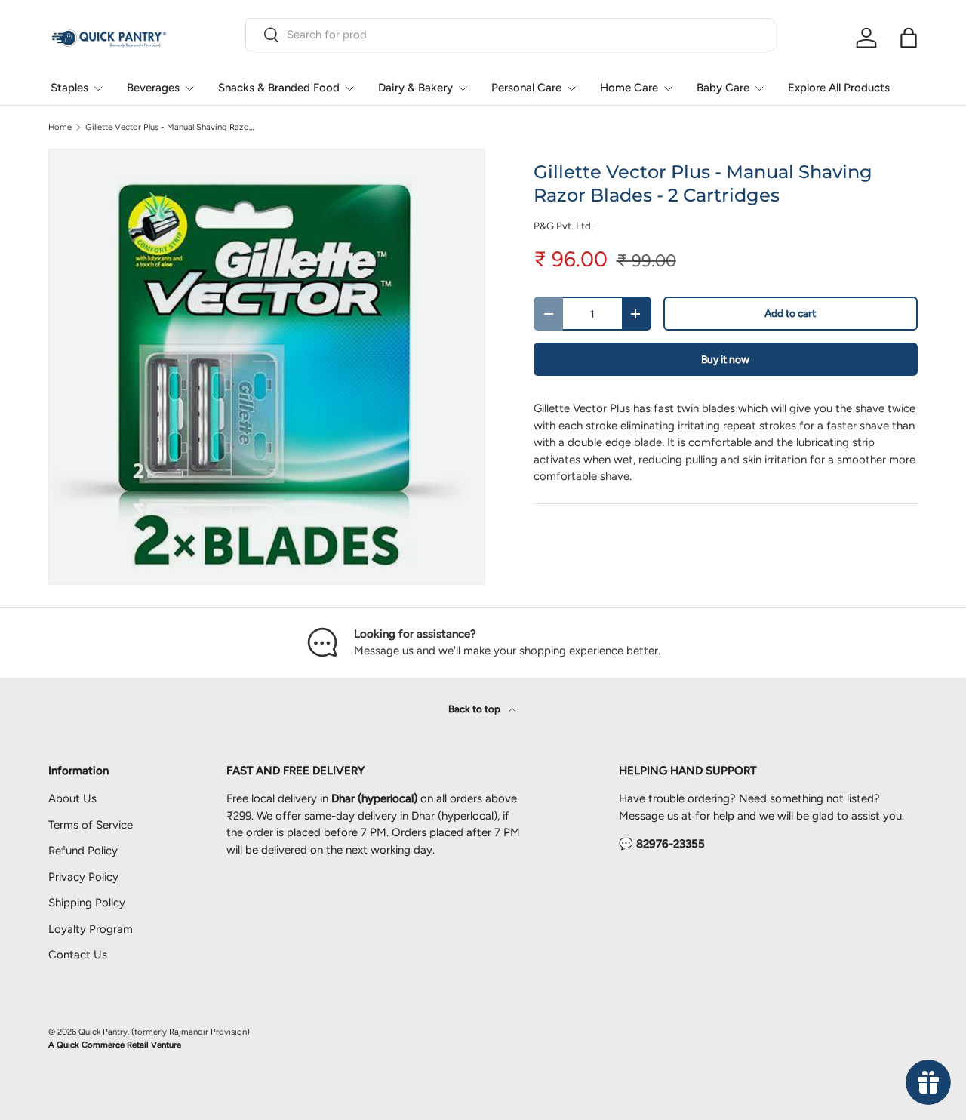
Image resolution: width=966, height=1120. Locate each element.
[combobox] (510, 35)
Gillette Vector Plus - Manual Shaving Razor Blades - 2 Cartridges (170, 127)
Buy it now (725, 359)
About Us (72, 798)
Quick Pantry (103, 1031)
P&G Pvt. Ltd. (563, 226)
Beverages (153, 87)
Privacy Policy (83, 877)
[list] (267, 367)
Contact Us (77, 955)
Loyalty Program (90, 929)
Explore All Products (839, 87)
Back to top (475, 709)
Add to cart (790, 313)
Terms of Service (90, 825)
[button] (908, 37)
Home (60, 127)
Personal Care (526, 87)
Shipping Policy (86, 902)
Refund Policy (83, 850)
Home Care (629, 87)
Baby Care (723, 87)
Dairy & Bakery (415, 87)
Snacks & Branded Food (279, 87)
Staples (69, 87)
